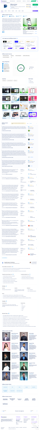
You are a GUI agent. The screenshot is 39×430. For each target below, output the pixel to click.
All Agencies (25, 422)
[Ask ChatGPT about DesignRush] (34, 423)
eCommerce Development (6, 57)
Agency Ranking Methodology (18, 420)
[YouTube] (37, 427)
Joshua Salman (32, 139)
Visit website (35, 4)
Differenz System (13, 4)
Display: (28, 123)
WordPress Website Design (26, 55)
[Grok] (35, 423)
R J (30, 130)
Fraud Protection (25, 427)
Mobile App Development (6, 55)
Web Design (12, 55)
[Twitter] (36, 427)
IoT (11, 57)
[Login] (37, 1)
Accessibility (20, 427)
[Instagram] (33, 427)
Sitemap (9, 427)
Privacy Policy (17, 427)
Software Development (18, 55)
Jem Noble (31, 147)
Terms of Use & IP (13, 427)
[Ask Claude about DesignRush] (31, 423)
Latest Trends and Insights (19, 421)
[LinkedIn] (32, 427)
